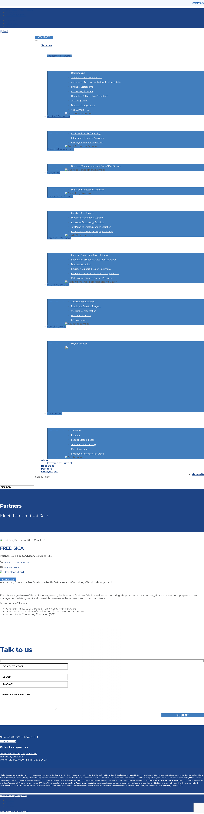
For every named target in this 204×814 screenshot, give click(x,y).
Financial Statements (82, 86)
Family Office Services (60, 196)
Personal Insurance (81, 315)
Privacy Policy (21, 795)
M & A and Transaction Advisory (87, 189)
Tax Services (54, 413)
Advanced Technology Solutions (87, 222)
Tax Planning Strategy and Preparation (91, 227)
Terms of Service (7, 795)
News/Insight (49, 471)
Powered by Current (59, 463)
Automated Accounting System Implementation (96, 82)
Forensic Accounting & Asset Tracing (90, 255)
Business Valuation (81, 264)
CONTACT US (8, 741)
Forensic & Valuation (59, 238)
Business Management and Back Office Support (96, 166)
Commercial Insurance (83, 301)
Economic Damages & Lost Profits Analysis (93, 259)
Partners (46, 468)
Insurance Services (58, 284)
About (45, 460)
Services (46, 45)
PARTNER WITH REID (19, 9)
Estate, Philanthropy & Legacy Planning (92, 231)
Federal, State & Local (82, 440)
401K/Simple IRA (80, 110)
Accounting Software (82, 91)
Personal (75, 435)
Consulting (53, 172)
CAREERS (12, 12)
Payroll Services (56, 326)
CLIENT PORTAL (16, 15)
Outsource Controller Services (86, 77)
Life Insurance (78, 320)
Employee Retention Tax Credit (87, 453)
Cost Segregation (80, 449)
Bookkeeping (78, 73)
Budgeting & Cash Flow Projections (89, 96)
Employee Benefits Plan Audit (87, 142)
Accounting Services (59, 56)
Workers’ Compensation (83, 311)
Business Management (60, 149)
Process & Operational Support (87, 217)
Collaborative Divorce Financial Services (91, 278)
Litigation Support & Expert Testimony (91, 269)
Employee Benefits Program (86, 306)
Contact (44, 37)
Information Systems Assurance (87, 138)
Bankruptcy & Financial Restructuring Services (95, 273)
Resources (48, 465)
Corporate (76, 430)
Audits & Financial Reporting (86, 133)
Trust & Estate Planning (83, 444)
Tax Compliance (79, 100)
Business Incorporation (83, 105)
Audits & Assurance (58, 116)
